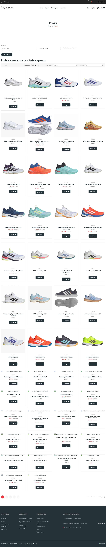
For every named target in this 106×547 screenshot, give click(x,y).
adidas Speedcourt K (93, 357)
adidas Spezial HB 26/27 (40, 377)
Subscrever (101, 523)
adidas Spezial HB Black (66, 377)
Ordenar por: (49, 65)
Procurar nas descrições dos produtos (12, 51)
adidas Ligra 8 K (13, 357)
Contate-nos (22, 525)
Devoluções (22, 528)
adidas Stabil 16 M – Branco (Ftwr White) (66, 438)
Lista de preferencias (43, 521)
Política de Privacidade (25, 518)
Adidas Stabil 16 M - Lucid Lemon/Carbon (92, 417)
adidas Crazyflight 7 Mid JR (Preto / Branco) (13, 314)
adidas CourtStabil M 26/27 (93, 184)
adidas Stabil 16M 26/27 (40, 460)
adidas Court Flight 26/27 (39, 98)
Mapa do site (40, 518)
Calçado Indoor (5, 524)
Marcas (39, 524)
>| (18, 497)
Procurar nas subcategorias (71, 48)
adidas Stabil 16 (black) (93, 396)
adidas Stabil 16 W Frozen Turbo (13, 460)
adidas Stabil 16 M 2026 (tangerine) (40, 440)
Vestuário (4, 529)
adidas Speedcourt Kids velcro (13, 377)
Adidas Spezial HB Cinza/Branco (92, 377)
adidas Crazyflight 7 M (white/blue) (66, 271)
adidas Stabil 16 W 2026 (93, 439)
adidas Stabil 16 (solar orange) (13, 416)
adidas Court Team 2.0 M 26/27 (93, 98)
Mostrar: (82, 65)
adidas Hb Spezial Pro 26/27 (93, 314)
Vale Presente (41, 526)
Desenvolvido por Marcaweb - (9, 543)
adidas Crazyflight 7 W (40, 314)
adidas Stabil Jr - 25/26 (92, 460)
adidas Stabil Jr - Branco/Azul (13, 480)
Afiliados (39, 529)
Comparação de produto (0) (31, 65)
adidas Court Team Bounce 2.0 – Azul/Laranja (39, 142)
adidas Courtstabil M (13, 184)
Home (49, 26)
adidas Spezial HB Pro (13, 394)
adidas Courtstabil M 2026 (66, 184)
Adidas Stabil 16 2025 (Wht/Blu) (66, 416)
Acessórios (4, 518)
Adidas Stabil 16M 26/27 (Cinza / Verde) (66, 459)
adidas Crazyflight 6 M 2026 (13, 227)
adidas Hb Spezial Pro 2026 (66, 314)
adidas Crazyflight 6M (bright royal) (93, 228)
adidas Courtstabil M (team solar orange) (40, 185)
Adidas (13, 96)
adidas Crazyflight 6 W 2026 (40, 227)
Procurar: (3, 45)
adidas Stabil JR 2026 (40, 480)
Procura (56, 26)
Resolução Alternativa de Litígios (26, 522)
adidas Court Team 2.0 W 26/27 (13, 141)
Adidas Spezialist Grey (66, 394)
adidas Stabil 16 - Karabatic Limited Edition (40, 419)
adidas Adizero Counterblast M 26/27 (13, 98)
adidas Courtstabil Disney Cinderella (66, 142)
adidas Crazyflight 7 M (39, 271)
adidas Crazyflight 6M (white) (13, 271)
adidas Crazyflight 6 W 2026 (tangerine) (66, 228)
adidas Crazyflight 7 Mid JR (93, 271)
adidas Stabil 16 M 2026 (13, 439)
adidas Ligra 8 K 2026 (66, 357)
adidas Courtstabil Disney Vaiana (93, 141)
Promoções (40, 532)
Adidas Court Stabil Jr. (66, 98)
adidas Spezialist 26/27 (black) (40, 396)
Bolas (2, 521)
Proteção (4, 526)
